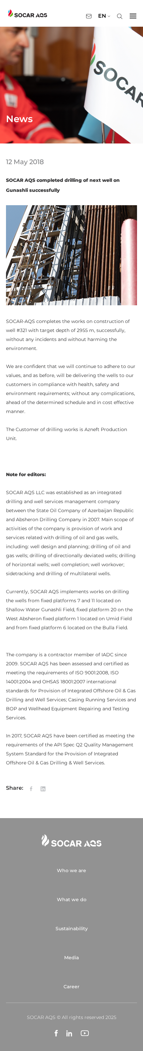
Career (71, 987)
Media (71, 958)
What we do (71, 900)
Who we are (71, 870)
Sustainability (72, 929)
